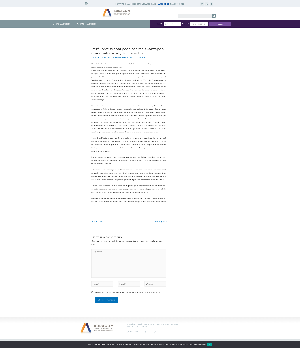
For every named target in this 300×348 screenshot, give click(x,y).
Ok (210, 344)
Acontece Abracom (86, 24)
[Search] (214, 16)
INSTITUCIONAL (122, 4)
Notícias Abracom (120, 57)
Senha (185, 24)
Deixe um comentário (101, 57)
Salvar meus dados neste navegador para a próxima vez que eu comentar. (128, 292)
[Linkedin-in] (206, 4)
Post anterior (96, 221)
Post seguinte (161, 221)
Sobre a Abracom (61, 24)
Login (159, 24)
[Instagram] (202, 4)
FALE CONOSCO (177, 4)
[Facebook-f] (211, 4)
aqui (93, 205)
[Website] (155, 284)
